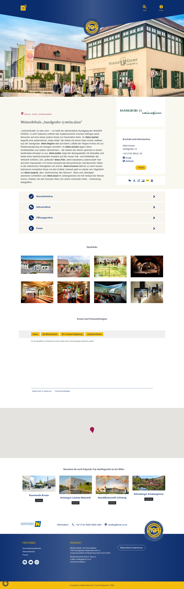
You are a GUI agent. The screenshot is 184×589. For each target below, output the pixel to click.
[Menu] (23, 8)
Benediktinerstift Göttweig (112, 497)
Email (128, 158)
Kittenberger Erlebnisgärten (149, 494)
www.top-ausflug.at (77, 562)
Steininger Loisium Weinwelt (75, 497)
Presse (25, 555)
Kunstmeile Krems (39, 495)
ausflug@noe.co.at (117, 524)
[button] (161, 7)
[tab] (92, 196)
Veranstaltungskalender (32, 548)
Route (141, 168)
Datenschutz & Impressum (131, 548)
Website (129, 161)
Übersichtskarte (29, 552)
